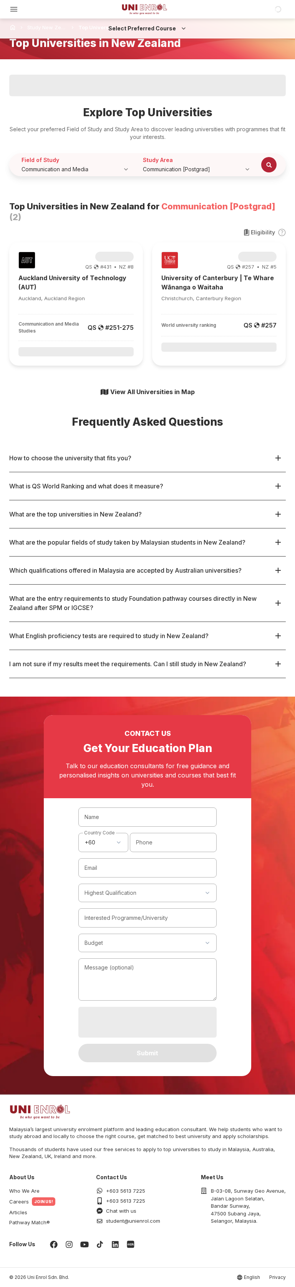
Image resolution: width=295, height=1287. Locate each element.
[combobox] (103, 842)
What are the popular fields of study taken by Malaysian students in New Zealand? (127, 542)
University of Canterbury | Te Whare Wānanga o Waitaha (217, 282)
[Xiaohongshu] (130, 1244)
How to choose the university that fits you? (70, 458)
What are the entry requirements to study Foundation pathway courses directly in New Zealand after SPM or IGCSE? (133, 603)
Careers (19, 1201)
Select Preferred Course (142, 28)
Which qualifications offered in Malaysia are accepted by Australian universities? (125, 570)
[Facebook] (53, 1244)
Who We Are (24, 1191)
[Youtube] (84, 1244)
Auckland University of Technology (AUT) (72, 282)
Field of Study (40, 160)
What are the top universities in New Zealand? (75, 514)
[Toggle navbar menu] (13, 9)
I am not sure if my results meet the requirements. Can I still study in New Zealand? (127, 664)
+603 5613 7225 (125, 1191)
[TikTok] (99, 1244)
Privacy (277, 1277)
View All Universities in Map (152, 392)
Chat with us (121, 1211)
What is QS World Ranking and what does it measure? (86, 486)
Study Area (158, 160)
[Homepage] (144, 9)
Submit (147, 1053)
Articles (18, 1212)
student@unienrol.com (133, 1221)
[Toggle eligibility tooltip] (282, 232)
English (252, 1277)
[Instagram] (69, 1244)
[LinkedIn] (115, 1244)
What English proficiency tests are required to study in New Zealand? (109, 636)
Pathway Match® (29, 1222)
